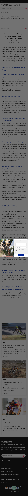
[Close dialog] (27, 239)
